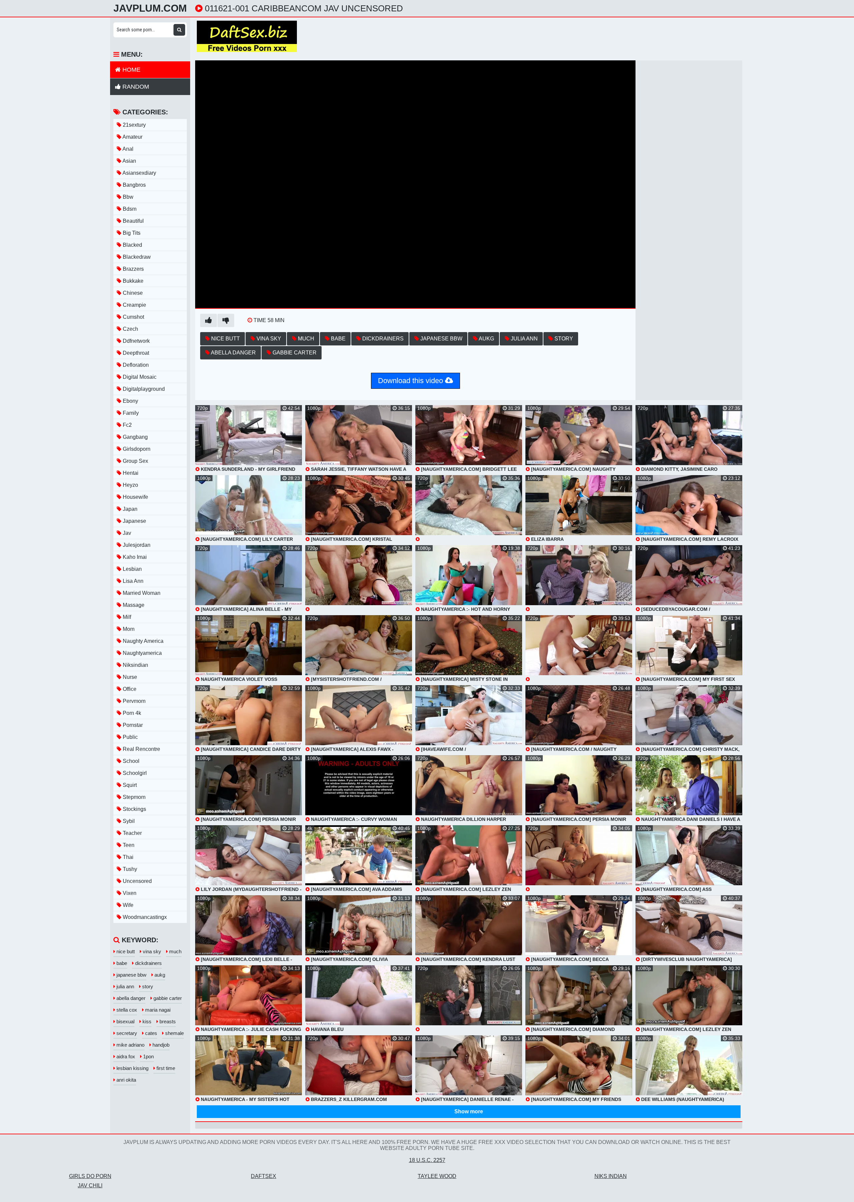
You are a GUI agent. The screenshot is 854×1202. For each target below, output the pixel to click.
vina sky (268, 338)
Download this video (411, 380)
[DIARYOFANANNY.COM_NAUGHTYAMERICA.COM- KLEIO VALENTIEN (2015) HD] (578, 858)
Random (135, 86)
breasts (167, 1021)
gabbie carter (294, 352)
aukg (486, 338)
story (563, 338)
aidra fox (125, 1056)
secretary (126, 1033)
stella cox (126, 1010)
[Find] (179, 30)
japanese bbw (440, 338)
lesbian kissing (131, 1068)
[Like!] (208, 320)
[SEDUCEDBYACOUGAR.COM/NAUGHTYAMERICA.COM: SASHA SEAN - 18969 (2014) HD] (468, 998)
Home (130, 69)
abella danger (233, 352)
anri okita (125, 1080)
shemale (174, 1033)
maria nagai (157, 1010)
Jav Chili (90, 1185)
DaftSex (263, 1176)
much (305, 338)
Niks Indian (610, 1176)
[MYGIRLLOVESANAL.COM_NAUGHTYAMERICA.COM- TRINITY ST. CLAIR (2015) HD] (578, 648)
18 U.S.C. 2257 (427, 1160)
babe (338, 338)
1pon (148, 1056)
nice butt (225, 338)
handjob (160, 1045)
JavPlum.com (150, 8)
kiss (146, 1021)
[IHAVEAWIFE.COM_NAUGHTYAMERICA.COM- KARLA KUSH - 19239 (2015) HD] (578, 578)
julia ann (523, 338)
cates (150, 1033)
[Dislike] (226, 320)
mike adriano (129, 1045)
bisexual (124, 1021)
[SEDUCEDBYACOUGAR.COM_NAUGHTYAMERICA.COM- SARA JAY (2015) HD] (358, 578)
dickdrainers (382, 338)
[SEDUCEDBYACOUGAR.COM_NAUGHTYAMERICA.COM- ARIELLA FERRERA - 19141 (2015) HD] (468, 508)
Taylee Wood (437, 1176)
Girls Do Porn (90, 1176)
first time (165, 1068)
